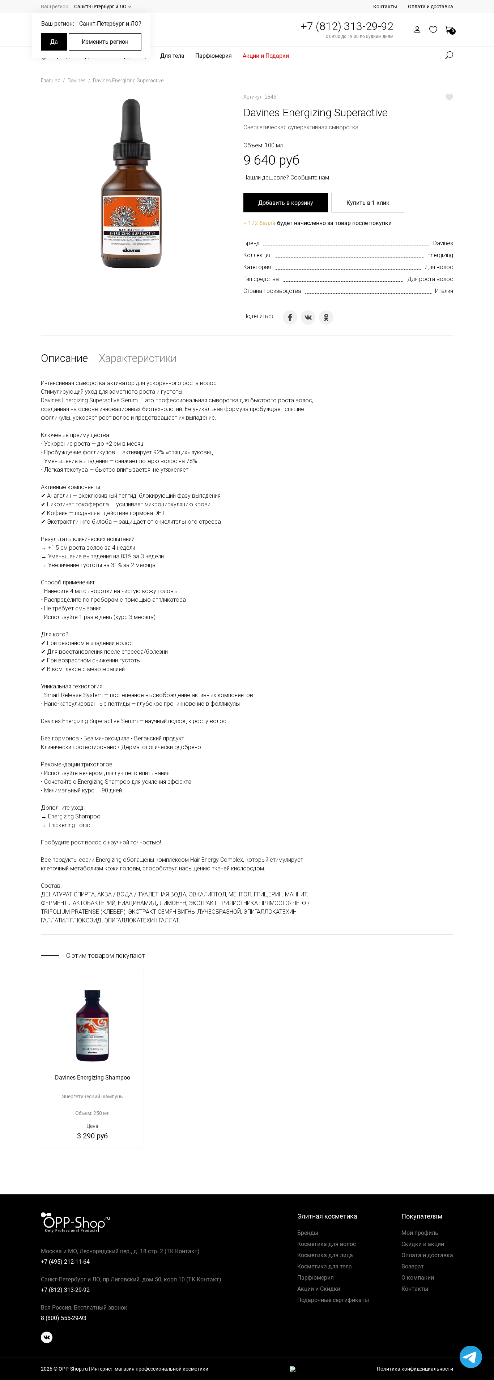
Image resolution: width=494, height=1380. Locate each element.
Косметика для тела (324, 1266)
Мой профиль (419, 1232)
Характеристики (137, 358)
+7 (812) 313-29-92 (347, 26)
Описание (64, 358)
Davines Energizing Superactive (128, 80)
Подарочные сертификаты (333, 1300)
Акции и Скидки (318, 1288)
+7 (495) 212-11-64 (65, 1261)
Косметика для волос (326, 1244)
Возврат (412, 1266)
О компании (417, 1277)
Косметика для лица (325, 1255)
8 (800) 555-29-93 (63, 1318)
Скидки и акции (422, 1244)
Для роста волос (430, 279)
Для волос (439, 267)
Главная (51, 80)
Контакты (385, 6)
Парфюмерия (213, 55)
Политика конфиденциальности (415, 1369)
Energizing (440, 255)
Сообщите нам (309, 177)
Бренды (307, 1232)
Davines (77, 80)
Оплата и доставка (430, 6)
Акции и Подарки (266, 55)
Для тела (172, 55)
